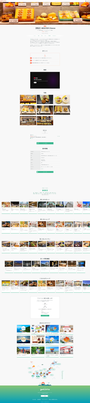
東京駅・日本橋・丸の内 (53, 192)
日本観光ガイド (37, 192)
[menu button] (89, 1)
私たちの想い (34, 399)
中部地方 (44, 377)
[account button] (87, 1)
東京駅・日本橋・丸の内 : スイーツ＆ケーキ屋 (50, 193)
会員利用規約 (39, 399)
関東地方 (41, 192)
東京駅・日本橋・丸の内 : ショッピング (38, 193)
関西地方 (41, 370)
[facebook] (43, 190)
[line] (47, 190)
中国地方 (37, 371)
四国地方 (38, 377)
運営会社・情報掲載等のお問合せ (53, 399)
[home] (3, 1)
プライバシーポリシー (45, 399)
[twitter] (45, 190)
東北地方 (53, 369)
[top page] (33, 192)
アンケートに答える (45, 315)
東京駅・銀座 (47, 192)
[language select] (86, 1)
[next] (89, 207)
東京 (31, 39)
